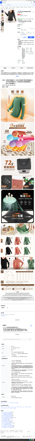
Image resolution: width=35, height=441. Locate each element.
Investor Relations (6, 430)
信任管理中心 (20, 430)
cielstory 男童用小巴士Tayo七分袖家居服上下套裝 (7, 426)
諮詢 (31, 325)
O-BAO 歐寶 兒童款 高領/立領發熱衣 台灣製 (6, 418)
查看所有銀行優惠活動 (24, 34)
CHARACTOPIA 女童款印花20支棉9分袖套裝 (6, 412)
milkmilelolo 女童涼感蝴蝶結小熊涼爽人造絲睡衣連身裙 (7, 417)
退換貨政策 (16, 430)
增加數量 (20, 37)
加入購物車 (24, 37)
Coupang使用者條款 (11, 430)
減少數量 (20, 36)
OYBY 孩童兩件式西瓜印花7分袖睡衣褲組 (6, 413)
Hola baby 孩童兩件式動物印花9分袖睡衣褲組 (6, 415)
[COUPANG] (3, 436)
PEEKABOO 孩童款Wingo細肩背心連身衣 (6, 416)
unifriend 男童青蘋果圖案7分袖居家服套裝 (6, 414)
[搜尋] (33, 4)
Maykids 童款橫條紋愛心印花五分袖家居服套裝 (6, 427)
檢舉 (30, 339)
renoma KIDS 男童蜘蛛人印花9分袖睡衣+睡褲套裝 (7, 425)
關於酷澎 (2, 430)
